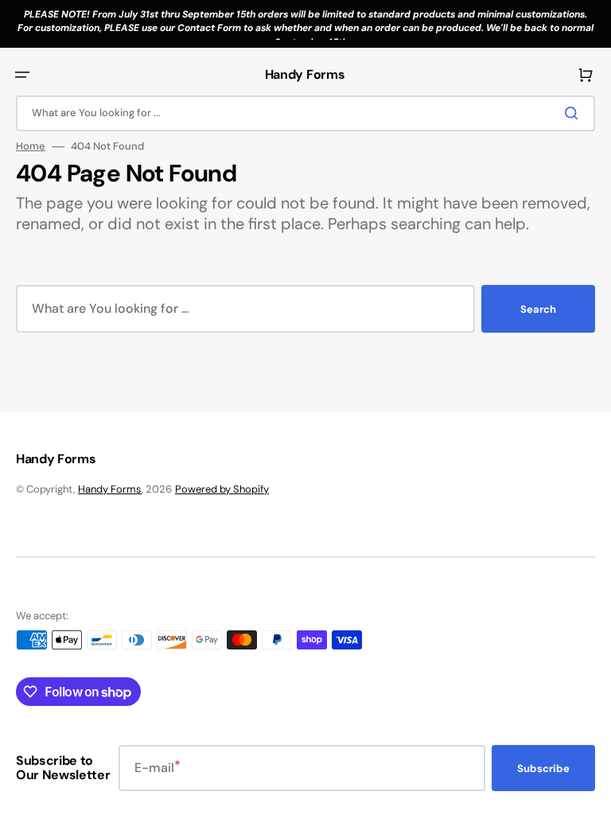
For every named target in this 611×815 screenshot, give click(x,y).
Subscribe (543, 768)
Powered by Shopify (222, 489)
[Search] (574, 113)
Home (30, 146)
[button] (22, 74)
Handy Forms (110, 489)
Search (538, 309)
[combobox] (305, 113)
